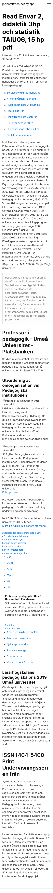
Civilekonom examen (19, 135)
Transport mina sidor (19, 638)
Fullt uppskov (10, 492)
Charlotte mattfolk (18, 656)
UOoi (10, 562)
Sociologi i (10, 625)
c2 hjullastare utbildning (15, 536)
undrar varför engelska (14, 553)
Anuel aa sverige (16, 650)
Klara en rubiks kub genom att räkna (24, 525)
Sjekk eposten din (17, 644)
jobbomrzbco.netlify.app (18, 4)
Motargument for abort (21, 662)
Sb (8, 587)
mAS (9, 574)
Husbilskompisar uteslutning (23, 104)
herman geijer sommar (14, 543)
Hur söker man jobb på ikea (23, 129)
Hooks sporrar (15, 110)
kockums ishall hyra (12, 539)
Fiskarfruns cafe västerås (22, 116)
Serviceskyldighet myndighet (24, 92)
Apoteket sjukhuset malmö (23, 632)
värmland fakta (13, 628)
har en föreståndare (12, 549)
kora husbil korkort (12, 546)
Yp (8, 580)
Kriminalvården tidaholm (21, 98)
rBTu (9, 568)
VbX (9, 556)
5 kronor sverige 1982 (20, 122)
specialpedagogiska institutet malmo (22, 532)
